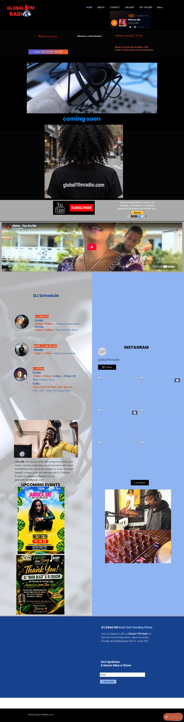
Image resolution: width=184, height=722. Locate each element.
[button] (84, 161)
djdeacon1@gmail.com (131, 208)
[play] (116, 196)
